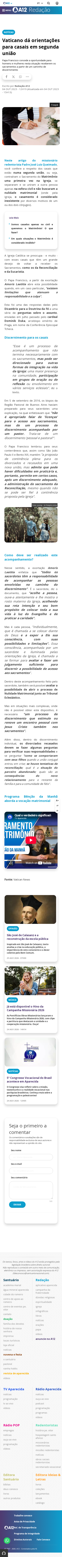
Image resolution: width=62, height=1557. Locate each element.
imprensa (8, 1335)
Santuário (11, 1280)
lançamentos (42, 1493)
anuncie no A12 (45, 1339)
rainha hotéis (10, 1368)
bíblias (6, 1484)
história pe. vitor (44, 1430)
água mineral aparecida (16, 1289)
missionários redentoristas (43, 1444)
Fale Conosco (43, 1539)
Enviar (17, 1204)
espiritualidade (44, 1301)
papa (38, 1329)
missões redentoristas (47, 1450)
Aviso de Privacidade (24, 1521)
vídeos (6, 1378)
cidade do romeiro (13, 1294)
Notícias (9, 32)
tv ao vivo (8, 1403)
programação (10, 1398)
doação (8, 1319)
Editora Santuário (11, 1477)
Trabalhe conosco (23, 1515)
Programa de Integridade (27, 1533)
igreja (39, 1306)
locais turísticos (11, 1340)
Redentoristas (47, 1425)
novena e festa (12, 1354)
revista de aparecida (16, 1373)
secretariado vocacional (48, 1466)
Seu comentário (19, 1177)
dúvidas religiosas (45, 1297)
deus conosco (10, 1489)
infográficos (42, 1311)
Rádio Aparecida (48, 1389)
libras (39, 1315)
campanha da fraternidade (43, 1291)
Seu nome (16, 1150)
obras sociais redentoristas (43, 1461)
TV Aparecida (13, 1389)
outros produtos (12, 1498)
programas (41, 1412)
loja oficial (8, 1345)
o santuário (9, 1359)
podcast (40, 1403)
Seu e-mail (16, 1164)
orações (40, 1324)
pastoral (7, 1363)
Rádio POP (11, 1425)
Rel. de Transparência (25, 1527)
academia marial (12, 1285)
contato (7, 1314)
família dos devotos (13, 1323)
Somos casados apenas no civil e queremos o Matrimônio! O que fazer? (32, 228)
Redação (42, 1280)
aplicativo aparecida (46, 1285)
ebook (39, 1498)
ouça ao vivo (42, 1398)
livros (6, 1493)
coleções (40, 1489)
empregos (8, 1430)
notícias (7, 1349)
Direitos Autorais (23, 1539)
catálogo (40, 1502)
